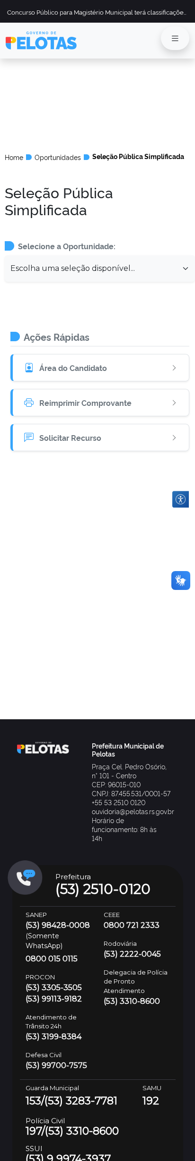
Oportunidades (58, 157)
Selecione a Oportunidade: (66, 246)
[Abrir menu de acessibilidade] (180, 499)
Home (14, 157)
